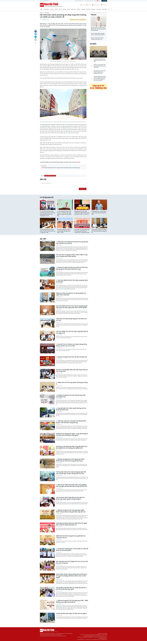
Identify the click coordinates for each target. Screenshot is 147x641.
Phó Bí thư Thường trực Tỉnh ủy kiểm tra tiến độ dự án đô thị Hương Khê (72, 549)
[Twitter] (35, 34)
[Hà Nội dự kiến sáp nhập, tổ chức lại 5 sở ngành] (47, 618)
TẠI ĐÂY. (78, 162)
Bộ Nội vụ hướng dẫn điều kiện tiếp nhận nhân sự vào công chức (100, 66)
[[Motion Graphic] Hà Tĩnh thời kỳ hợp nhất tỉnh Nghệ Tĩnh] (47, 399)
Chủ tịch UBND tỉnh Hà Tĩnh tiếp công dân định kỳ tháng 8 (72, 281)
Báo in (89, 4)
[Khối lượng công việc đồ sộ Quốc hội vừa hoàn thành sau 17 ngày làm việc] (47, 223)
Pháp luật (73, 9)
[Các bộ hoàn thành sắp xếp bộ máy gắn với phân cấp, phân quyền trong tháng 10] (47, 502)
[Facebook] (94, 0)
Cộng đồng (104, 9)
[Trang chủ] (41, 9)
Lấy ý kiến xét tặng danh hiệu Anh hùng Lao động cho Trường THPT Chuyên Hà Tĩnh (81, 231)
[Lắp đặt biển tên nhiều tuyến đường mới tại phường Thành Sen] (47, 412)
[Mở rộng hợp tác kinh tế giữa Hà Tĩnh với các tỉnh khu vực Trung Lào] (47, 566)
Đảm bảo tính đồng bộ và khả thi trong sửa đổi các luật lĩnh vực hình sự (72, 242)
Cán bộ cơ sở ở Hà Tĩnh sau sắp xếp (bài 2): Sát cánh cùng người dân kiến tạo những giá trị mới (47, 213)
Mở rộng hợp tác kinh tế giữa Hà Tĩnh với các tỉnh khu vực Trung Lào (72, 562)
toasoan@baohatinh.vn (103, 638)
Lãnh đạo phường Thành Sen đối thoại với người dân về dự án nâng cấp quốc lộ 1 (71, 524)
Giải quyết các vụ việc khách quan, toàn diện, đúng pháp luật (99, 213)
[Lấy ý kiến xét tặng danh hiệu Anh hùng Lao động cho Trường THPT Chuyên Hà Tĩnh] (82, 223)
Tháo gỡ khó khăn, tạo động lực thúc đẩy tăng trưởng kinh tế (99, 231)
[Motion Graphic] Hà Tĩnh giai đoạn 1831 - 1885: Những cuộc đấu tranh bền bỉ (72, 601)
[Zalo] (99, 0)
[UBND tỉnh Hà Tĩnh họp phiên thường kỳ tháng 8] (98, 51)
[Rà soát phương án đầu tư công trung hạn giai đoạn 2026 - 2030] (65, 223)
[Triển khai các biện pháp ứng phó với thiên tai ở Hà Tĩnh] (47, 323)
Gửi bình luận (83, 188)
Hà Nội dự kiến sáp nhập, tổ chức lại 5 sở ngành (71, 613)
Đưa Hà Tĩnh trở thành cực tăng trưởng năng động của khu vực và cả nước (71, 345)
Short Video (46, 9)
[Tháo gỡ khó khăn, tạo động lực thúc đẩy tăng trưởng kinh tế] (99, 223)
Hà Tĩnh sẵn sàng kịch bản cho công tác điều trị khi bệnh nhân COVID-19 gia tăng (61, 167)
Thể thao (78, 9)
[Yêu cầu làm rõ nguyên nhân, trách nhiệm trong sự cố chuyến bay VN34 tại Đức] (47, 259)
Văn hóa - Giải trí (66, 9)
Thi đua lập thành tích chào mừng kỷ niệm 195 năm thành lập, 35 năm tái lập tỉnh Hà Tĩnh (71, 472)
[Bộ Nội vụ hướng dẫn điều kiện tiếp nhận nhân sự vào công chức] (47, 374)
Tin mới (83, 4)
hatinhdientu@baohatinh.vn (102, 637)
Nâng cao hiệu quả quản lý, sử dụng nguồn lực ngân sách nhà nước (71, 294)
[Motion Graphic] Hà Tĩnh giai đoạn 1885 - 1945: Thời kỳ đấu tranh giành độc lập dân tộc (71, 511)
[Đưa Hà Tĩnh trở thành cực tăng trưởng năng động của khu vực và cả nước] (47, 348)
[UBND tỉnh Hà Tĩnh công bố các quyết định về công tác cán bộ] (47, 540)
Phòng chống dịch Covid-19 (50, 175)
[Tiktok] (96, 0)
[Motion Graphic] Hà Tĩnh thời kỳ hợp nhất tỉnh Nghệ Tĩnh (70, 396)
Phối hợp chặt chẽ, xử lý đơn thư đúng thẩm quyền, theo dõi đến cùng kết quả (71, 421)
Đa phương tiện (96, 4)
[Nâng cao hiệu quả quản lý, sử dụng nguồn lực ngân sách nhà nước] (47, 297)
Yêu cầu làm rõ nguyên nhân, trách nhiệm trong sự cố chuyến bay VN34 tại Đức (71, 255)
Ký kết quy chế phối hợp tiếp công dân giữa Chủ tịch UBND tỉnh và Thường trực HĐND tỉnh (71, 447)
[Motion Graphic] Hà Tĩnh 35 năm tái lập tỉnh (72, 357)
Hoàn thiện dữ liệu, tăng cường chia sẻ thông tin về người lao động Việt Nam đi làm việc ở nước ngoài (71, 575)
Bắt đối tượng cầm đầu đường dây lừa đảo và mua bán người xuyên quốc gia (98, 29)
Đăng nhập (105, 0)
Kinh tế (56, 9)
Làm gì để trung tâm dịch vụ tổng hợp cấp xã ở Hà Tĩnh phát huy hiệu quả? (71, 588)
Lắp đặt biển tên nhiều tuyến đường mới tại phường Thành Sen (100, 72)
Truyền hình (105, 4)
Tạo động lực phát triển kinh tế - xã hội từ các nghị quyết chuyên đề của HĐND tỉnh (64, 213)
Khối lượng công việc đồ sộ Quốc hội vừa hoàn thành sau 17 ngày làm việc (47, 231)
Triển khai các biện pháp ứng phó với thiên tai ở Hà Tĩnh (100, 60)
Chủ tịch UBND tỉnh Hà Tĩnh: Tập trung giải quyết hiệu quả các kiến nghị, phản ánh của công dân (100, 78)
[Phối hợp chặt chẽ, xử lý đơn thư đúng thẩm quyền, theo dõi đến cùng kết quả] (47, 425)
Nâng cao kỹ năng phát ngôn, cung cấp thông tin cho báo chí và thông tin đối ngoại (72, 434)
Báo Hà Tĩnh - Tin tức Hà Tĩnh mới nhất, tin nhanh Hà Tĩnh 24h (51, 5)
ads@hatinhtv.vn (104, 639)
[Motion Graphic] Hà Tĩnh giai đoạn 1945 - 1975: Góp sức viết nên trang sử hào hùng (70, 460)
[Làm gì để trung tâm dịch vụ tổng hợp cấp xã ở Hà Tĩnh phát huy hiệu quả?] (47, 592)
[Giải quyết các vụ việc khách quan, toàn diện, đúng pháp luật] (99, 205)
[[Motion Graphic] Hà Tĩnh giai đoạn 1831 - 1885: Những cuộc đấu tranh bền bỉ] (47, 605)
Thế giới (83, 9)
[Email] (35, 37)
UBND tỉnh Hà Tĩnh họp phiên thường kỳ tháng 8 (99, 55)
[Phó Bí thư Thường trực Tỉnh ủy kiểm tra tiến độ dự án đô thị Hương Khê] (47, 553)
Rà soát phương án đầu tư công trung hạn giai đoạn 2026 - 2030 (64, 231)
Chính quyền (47, 12)
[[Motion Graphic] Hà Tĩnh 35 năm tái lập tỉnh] (47, 361)
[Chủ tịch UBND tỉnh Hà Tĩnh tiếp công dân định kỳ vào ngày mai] (47, 336)
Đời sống (93, 9)
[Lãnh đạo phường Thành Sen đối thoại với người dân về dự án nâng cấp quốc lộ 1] (47, 527)
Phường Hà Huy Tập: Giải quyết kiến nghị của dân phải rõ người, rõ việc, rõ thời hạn (81, 213)
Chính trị (52, 9)
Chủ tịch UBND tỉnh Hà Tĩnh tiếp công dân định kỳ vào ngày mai (72, 332)
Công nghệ (98, 9)
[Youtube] (97, 0)
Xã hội (60, 9)
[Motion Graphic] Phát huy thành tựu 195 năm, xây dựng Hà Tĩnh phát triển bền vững (72, 268)
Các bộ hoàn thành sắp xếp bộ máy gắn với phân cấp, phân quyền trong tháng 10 (70, 498)
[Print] (35, 40)
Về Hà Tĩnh (88, 9)
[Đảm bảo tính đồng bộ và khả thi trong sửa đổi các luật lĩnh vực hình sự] (47, 246)
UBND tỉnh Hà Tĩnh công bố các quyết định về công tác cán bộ (70, 536)
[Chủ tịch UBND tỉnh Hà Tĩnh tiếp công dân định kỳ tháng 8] (47, 284)
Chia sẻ (35, 29)
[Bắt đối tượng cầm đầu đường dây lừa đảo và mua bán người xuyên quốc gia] (98, 22)
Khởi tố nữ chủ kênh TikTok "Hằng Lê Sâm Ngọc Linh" (97, 38)
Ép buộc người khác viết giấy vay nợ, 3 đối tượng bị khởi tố (98, 34)
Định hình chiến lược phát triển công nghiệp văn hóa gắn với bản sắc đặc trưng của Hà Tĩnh (71, 485)
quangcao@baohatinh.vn (96, 639)
